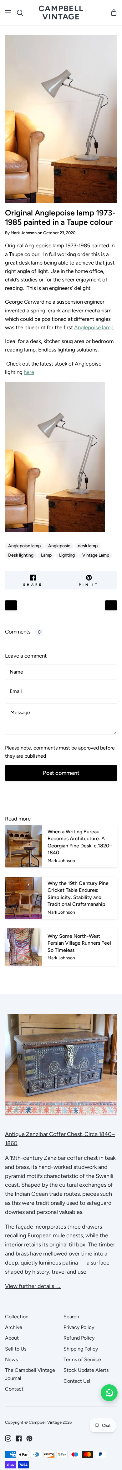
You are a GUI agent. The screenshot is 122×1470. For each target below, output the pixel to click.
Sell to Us (15, 1349)
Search (71, 1317)
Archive (13, 1327)
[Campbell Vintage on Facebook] (19, 1438)
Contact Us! (77, 1381)
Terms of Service (82, 1359)
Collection (16, 1317)
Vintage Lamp (95, 555)
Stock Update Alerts (86, 1370)
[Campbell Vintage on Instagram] (8, 1438)
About (12, 1338)
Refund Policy (79, 1338)
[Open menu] (8, 12)
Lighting (67, 555)
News (11, 1359)
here (29, 372)
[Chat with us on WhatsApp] (109, 1392)
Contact (14, 1389)
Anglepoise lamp (94, 327)
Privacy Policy (79, 1327)
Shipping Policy (81, 1349)
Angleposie (59, 545)
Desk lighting (20, 555)
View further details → (33, 1286)
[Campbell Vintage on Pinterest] (29, 1438)
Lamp (46, 555)
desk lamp (88, 545)
